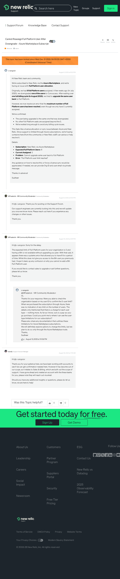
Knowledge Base (37, 25)
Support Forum (15, 25)
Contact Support (60, 25)
